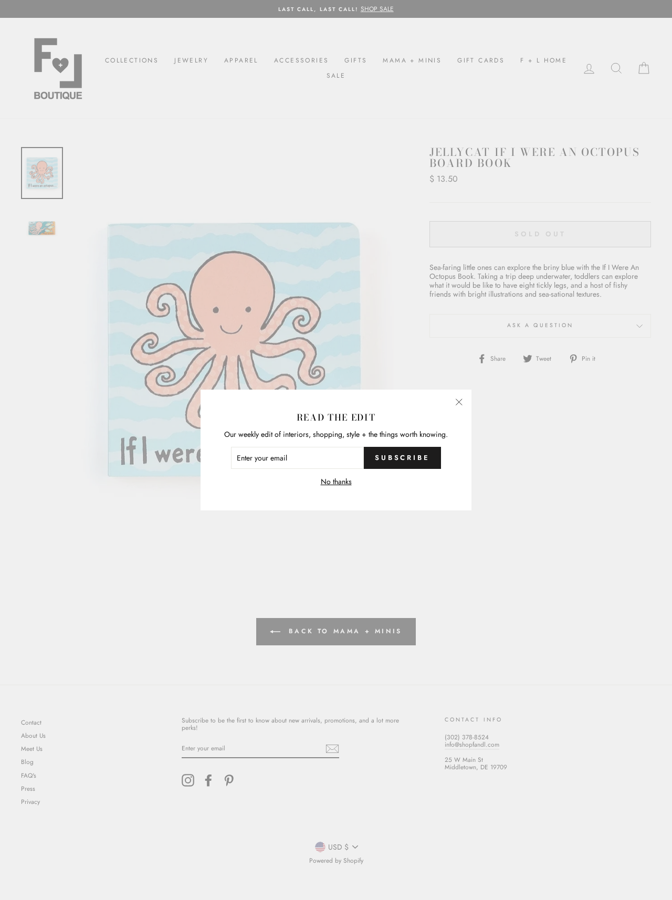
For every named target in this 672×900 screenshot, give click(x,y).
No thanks (336, 482)
